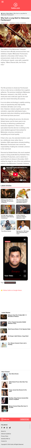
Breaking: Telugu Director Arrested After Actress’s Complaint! (18, 398)
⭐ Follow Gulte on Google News (11, 290)
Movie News (9, 13)
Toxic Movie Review (14, 373)
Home (3, 13)
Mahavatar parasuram (10, 282)
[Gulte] (15, 5)
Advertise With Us (5, 438)
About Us (3, 431)
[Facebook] (1, 428)
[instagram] (7, 428)
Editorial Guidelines (6, 433)
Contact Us (4, 441)
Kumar (6, 23)
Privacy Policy (4, 436)
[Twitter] (4, 428)
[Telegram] (10, 428)
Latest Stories (6, 312)
